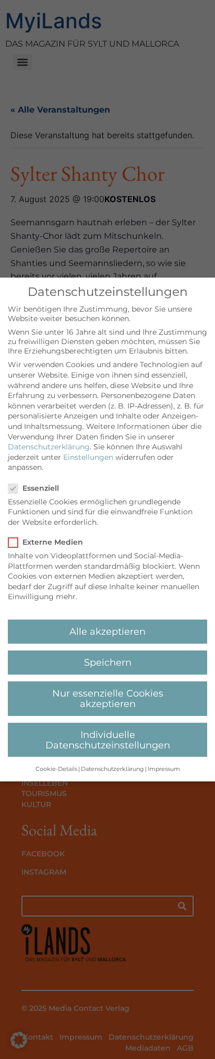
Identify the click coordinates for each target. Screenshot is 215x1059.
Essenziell (40, 488)
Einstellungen (88, 457)
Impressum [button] (164, 769)
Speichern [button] (108, 662)
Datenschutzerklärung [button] (112, 769)
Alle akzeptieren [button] (107, 631)
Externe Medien (52, 542)
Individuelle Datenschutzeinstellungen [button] (107, 740)
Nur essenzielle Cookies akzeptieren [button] (107, 698)
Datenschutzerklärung (49, 446)
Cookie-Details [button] (56, 769)
